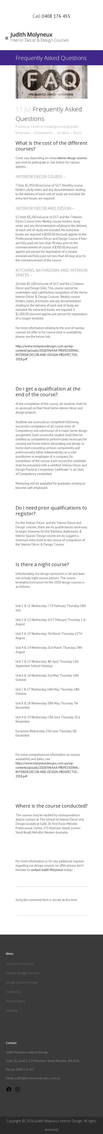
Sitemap (12, 1010)
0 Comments (43, 133)
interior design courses (72, 158)
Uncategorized (54, 126)
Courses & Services (20, 963)
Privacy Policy (15, 1001)
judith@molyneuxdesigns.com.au (37, 1078)
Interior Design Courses (22, 973)
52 (63, 132)
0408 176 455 (56, 16)
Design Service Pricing (21, 982)
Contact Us (13, 992)
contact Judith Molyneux (47, 870)
